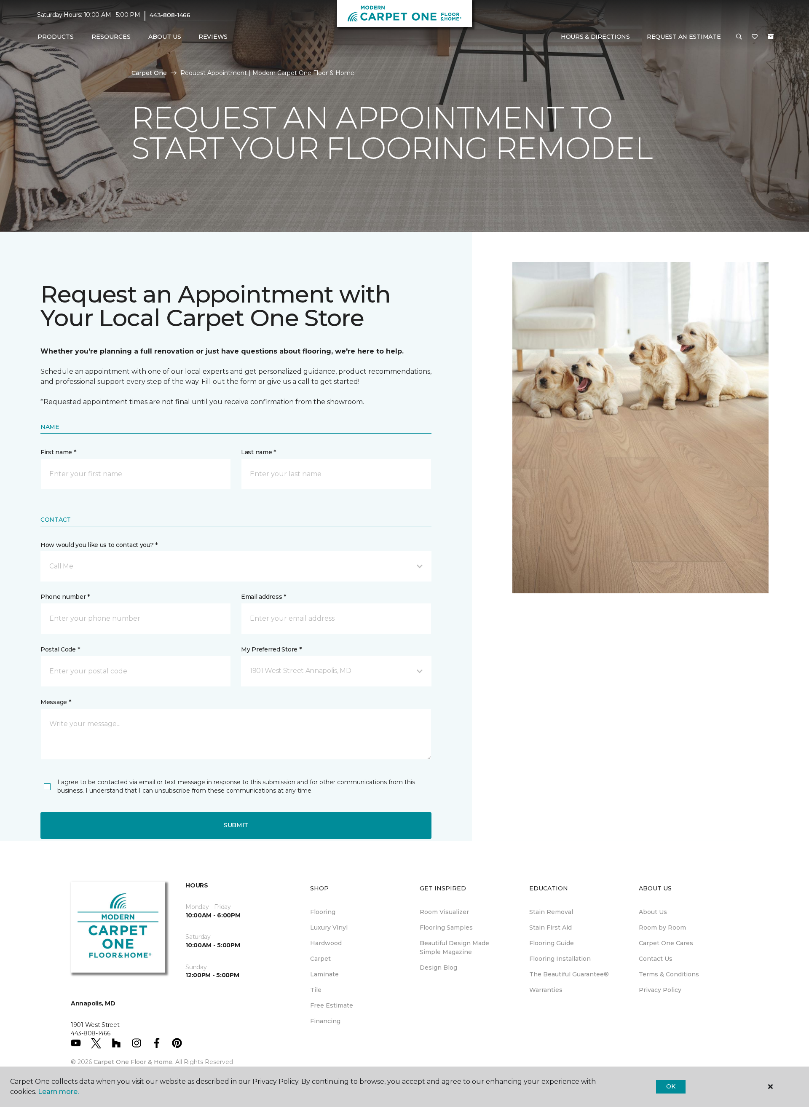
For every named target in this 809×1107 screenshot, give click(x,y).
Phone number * (65, 597)
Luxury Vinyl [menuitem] (329, 927)
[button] (739, 37)
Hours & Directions (595, 36)
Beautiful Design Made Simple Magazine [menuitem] (454, 947)
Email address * (263, 597)
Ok (670, 1086)
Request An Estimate (684, 36)
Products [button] (56, 36)
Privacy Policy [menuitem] (660, 990)
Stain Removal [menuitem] (551, 912)
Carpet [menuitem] (320, 958)
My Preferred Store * (271, 649)
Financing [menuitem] (325, 1021)
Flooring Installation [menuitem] (560, 958)
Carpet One (149, 73)
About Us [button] (164, 36)
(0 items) (771, 37)
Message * (55, 702)
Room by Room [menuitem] (662, 927)
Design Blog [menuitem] (438, 967)
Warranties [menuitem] (546, 990)
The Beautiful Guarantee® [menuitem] (569, 974)
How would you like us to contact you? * (99, 545)
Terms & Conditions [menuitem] (669, 974)
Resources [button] (111, 36)
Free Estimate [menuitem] (331, 1005)
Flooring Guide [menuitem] (551, 943)
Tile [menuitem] (315, 990)
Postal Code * (60, 649)
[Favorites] (755, 37)
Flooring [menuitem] (322, 912)
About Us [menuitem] (653, 912)
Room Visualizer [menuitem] (444, 912)
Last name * (258, 452)
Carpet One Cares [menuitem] (666, 943)
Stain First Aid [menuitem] (550, 927)
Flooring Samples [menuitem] (446, 927)
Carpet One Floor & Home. (134, 1062)
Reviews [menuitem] (213, 36)
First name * (58, 452)
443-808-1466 (170, 15)
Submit (236, 825)
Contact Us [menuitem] (655, 958)
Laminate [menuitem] (324, 974)
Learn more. (58, 1092)
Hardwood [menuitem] (326, 943)
